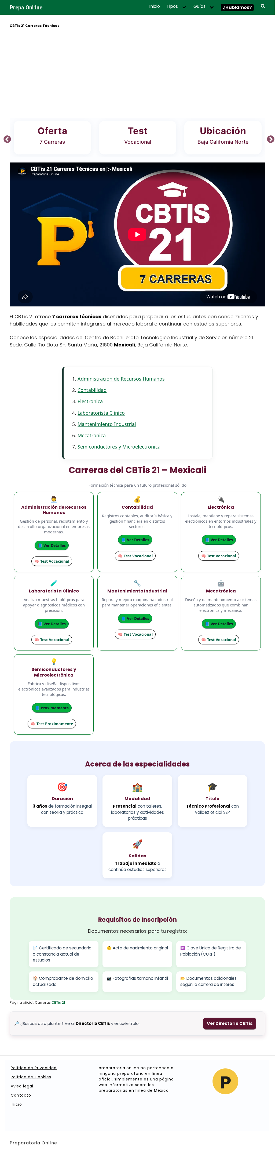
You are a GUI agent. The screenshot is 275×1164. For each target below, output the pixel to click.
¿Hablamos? (237, 7)
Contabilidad (92, 390)
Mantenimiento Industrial (107, 424)
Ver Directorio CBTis (229, 1023)
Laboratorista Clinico (101, 413)
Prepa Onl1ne (26, 7)
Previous (5, 137)
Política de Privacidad (34, 1068)
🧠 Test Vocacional (51, 561)
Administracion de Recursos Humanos (121, 378)
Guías (199, 6)
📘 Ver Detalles (52, 545)
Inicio (154, 6)
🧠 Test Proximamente (52, 723)
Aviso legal (22, 1086)
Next (269, 137)
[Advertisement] (137, 73)
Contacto (21, 1095)
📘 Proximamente (52, 707)
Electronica (90, 401)
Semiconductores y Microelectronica (119, 446)
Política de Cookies (31, 1077)
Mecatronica (92, 435)
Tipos (172, 6)
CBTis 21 (58, 1002)
